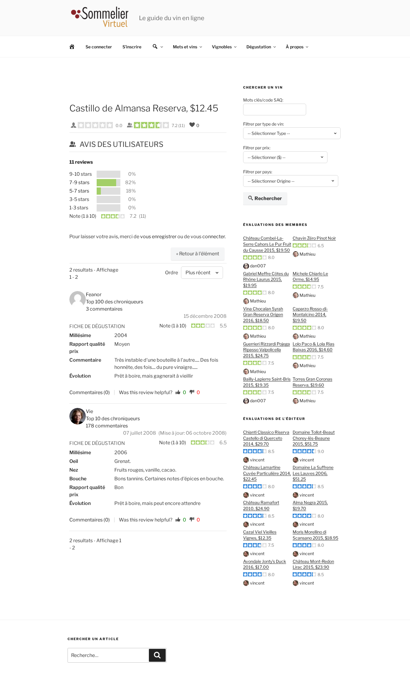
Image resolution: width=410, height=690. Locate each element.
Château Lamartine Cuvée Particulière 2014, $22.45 (267, 473)
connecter (213, 236)
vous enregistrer (158, 236)
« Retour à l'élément (197, 254)
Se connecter (99, 46)
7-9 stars (79, 182)
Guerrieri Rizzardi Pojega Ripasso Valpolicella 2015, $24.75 (266, 349)
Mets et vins (185, 46)
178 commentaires (107, 426)
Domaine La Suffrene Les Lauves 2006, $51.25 (313, 473)
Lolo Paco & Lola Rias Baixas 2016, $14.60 (313, 346)
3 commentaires (104, 309)
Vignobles (222, 46)
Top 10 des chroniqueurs (113, 418)
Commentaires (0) (89, 392)
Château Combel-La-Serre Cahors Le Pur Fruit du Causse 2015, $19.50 (267, 244)
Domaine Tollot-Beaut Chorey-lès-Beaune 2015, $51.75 (314, 438)
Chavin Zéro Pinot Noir (314, 238)
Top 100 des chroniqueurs (114, 302)
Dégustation (258, 46)
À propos (294, 46)
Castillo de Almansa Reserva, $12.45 (143, 108)
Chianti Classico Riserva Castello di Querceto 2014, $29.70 (266, 438)
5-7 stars (79, 191)
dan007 (258, 265)
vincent (257, 459)
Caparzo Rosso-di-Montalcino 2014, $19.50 (310, 314)
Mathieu (307, 254)
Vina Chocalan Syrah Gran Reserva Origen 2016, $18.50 (263, 314)
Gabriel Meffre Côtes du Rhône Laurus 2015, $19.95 (266, 279)
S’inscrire (131, 46)
